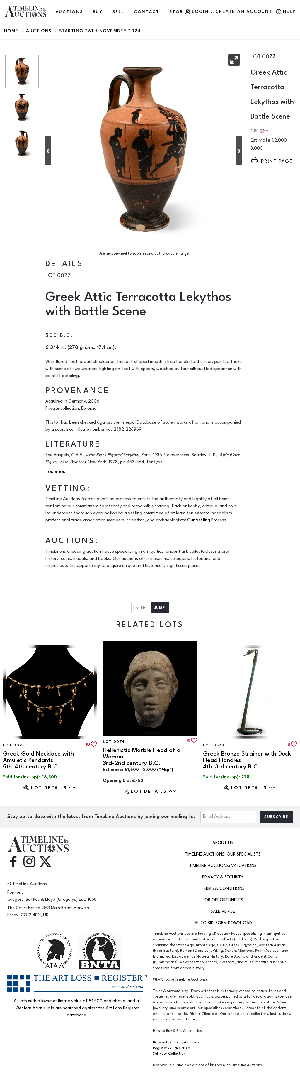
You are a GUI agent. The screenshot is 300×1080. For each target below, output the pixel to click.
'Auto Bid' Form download (223, 922)
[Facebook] (13, 860)
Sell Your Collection (169, 1054)
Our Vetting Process (206, 520)
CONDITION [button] (55, 472)
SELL (118, 11)
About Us (222, 842)
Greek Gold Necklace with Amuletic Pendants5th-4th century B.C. (38, 760)
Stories (180, 11)
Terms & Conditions (223, 888)
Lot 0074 (114, 742)
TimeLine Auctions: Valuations (223, 865)
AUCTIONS (69, 11)
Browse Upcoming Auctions (176, 1042)
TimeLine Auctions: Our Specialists (223, 854)
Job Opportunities (223, 900)
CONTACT (146, 11)
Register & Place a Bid (171, 1048)
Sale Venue (223, 911)
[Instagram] (29, 860)
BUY (98, 11)
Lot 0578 (213, 745)
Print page (277, 161)
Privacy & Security (222, 877)
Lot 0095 (14, 745)
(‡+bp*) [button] (165, 769)
